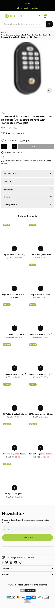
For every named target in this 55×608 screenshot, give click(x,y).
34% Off (7, 464)
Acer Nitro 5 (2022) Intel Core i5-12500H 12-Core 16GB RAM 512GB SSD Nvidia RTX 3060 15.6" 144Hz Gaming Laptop (40, 255)
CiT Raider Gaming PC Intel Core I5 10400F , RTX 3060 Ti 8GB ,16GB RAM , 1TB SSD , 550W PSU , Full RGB (40, 414)
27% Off (33, 344)
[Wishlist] (41, 16)
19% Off (33, 384)
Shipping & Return (10, 205)
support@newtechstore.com (20, 557)
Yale (3, 113)
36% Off (7, 344)
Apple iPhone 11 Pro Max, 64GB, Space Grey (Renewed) (14, 255)
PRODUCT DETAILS (11, 174)
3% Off (6, 225)
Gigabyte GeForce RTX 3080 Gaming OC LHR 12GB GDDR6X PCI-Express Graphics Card (14, 295)
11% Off (32, 265)
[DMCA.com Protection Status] (27, 591)
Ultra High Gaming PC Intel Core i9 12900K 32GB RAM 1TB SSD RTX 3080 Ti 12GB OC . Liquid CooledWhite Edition (14, 494)
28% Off (7, 424)
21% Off (7, 304)
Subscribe (27, 537)
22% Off (7, 384)
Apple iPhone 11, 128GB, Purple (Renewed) (40, 295)
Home (3, 32)
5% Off (32, 304)
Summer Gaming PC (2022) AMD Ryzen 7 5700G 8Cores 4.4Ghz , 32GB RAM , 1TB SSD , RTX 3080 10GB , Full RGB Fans (41, 334)
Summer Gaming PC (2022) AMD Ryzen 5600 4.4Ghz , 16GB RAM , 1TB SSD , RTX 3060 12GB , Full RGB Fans (14, 374)
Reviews (6, 197)
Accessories (8, 189)
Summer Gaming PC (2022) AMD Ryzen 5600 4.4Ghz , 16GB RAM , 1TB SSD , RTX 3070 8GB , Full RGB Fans (40, 374)
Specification (8, 181)
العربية (27, 3)
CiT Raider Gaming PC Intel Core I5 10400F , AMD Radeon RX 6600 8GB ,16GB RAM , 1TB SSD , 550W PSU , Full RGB (14, 414)
